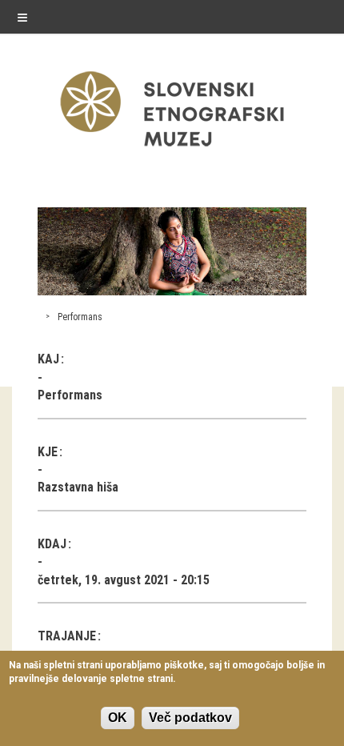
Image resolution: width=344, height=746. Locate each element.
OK (117, 717)
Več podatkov (190, 717)
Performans (80, 317)
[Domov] (172, 150)
